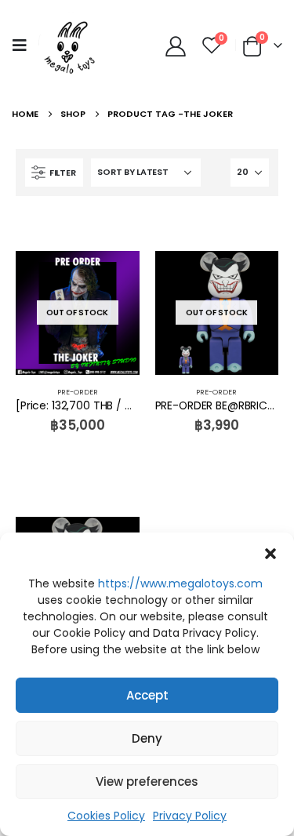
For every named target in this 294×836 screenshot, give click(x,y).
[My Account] (175, 45)
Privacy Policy (190, 815)
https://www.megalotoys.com (180, 583)
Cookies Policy (106, 815)
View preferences (147, 781)
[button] (270, 552)
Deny (147, 738)
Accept (147, 695)
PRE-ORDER (77, 392)
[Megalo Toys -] (70, 45)
